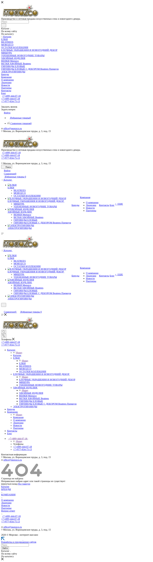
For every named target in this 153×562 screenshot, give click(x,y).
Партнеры (6, 508)
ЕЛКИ (22, 363)
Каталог (17, 355)
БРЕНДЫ (6, 489)
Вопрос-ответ (8, 511)
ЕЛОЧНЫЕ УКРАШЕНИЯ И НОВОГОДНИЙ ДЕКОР (47, 379)
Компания (18, 417)
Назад (19, 352)
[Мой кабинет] (2, 308)
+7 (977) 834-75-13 (10, 101)
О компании (7, 500)
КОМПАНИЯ (8, 494)
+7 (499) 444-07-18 (11, 96)
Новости (5, 505)
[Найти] (3, 25)
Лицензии (6, 502)
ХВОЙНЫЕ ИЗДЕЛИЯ (31, 393)
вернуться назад (9, 484)
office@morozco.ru (12, 128)
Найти (5, 548)
